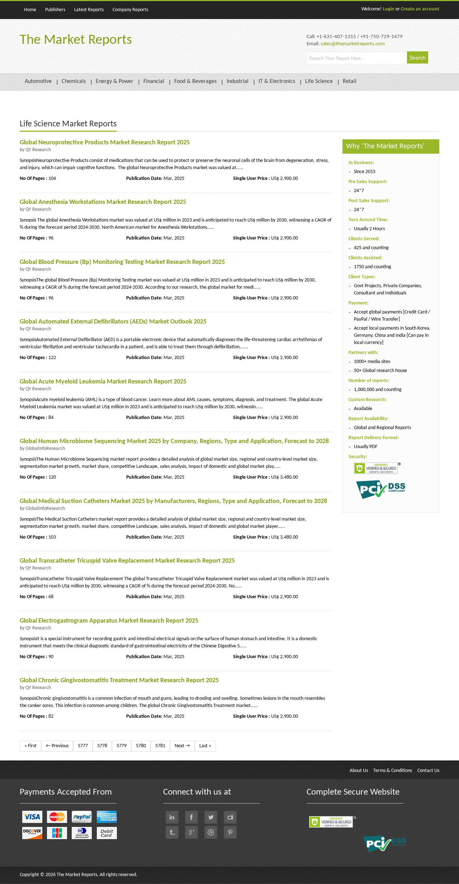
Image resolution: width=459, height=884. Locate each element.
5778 (102, 746)
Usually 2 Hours (369, 229)
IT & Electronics (277, 81)
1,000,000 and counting (378, 389)
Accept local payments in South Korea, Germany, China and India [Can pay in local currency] (392, 335)
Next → (182, 746)
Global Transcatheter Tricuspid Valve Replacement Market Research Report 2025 (127, 561)
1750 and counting (372, 267)
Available (363, 408)
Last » (205, 746)
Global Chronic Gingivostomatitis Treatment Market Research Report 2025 (119, 680)
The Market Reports (76, 40)
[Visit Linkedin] (172, 817)
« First (30, 746)
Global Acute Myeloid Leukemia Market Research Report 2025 (103, 381)
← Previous (57, 746)
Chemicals (74, 81)
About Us (359, 770)
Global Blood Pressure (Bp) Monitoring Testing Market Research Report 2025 (122, 262)
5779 (122, 746)
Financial (153, 81)
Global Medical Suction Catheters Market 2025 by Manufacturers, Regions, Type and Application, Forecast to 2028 (173, 501)
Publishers (55, 10)
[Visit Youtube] (230, 817)
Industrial (238, 81)
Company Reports (130, 10)
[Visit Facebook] (191, 817)
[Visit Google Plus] (191, 832)
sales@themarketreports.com (353, 44)
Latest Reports (89, 10)
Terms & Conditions (392, 770)
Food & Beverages (195, 81)
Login (388, 9)
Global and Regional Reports (382, 428)
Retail (349, 81)
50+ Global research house (380, 370)
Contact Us (428, 770)
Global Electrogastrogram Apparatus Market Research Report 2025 (109, 621)
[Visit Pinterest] (230, 832)
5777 (83, 746)
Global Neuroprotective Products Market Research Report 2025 (105, 142)
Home (30, 10)
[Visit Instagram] (210, 832)
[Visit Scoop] (172, 832)
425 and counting (371, 248)
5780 (141, 746)
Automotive (38, 81)
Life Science (319, 81)
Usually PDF (365, 447)
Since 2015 (364, 172)
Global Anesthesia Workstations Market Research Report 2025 (103, 202)
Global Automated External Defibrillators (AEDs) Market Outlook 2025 (113, 321)
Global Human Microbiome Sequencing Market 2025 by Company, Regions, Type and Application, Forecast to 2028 (174, 441)
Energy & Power (114, 81)
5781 (160, 746)
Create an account (420, 9)
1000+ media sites (372, 361)
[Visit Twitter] (210, 817)
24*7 (359, 191)
